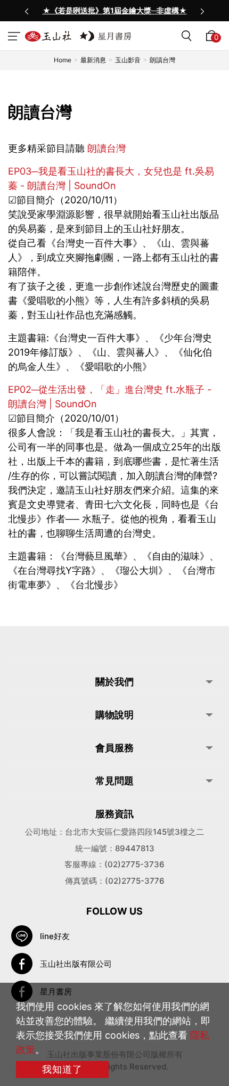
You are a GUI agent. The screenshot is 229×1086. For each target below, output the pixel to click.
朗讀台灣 (106, 148)
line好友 (55, 936)
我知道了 (62, 1069)
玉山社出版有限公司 (76, 964)
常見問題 (114, 780)
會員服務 (114, 747)
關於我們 (114, 681)
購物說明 (114, 714)
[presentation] (26, 10)
